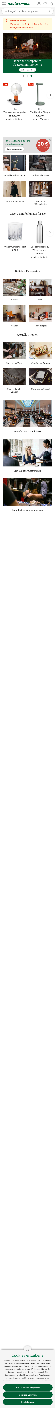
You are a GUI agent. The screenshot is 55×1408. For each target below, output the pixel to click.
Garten (14, 299)
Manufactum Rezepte (40, 363)
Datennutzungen (11, 1366)
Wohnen (14, 325)
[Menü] (4, 3)
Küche (41, 299)
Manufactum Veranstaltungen (27, 510)
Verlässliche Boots (40, 175)
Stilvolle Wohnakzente (14, 175)
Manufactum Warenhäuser (27, 431)
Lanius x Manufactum (14, 201)
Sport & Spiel (41, 325)
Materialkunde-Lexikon (14, 390)
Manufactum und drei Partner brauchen (20, 1360)
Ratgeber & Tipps (14, 363)
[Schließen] (50, 140)
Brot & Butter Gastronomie (27, 470)
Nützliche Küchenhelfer (40, 202)
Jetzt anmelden (10, 138)
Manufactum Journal (40, 389)
